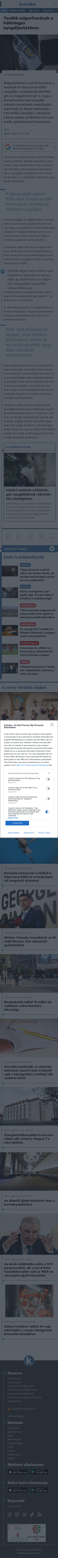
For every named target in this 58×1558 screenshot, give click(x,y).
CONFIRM (17, 823)
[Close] (52, 725)
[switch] (47, 779)
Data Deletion (14, 833)
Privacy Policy (44, 833)
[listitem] (29, 773)
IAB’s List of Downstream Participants (32, 765)
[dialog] (29, 779)
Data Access (29, 833)
